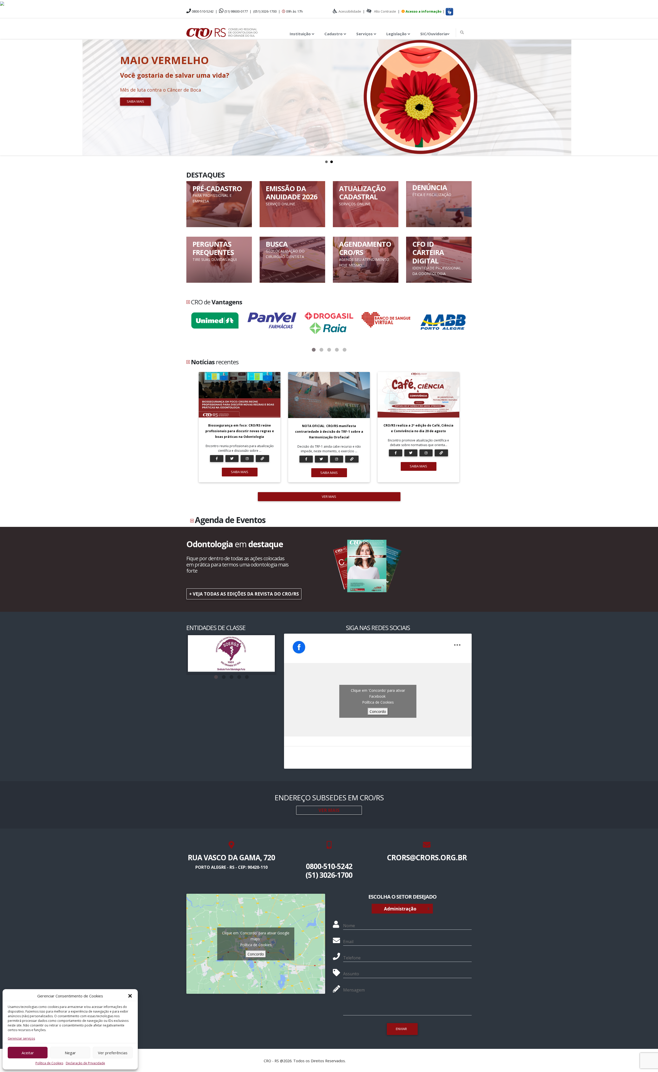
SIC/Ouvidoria (433, 33)
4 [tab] (336, 349)
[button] (130, 995)
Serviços (365, 33)
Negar (70, 1052)
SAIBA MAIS (239, 471)
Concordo (378, 711)
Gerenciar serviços (21, 1038)
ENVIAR (401, 1028)
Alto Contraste (385, 11)
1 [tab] (313, 349)
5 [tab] (344, 349)
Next (651, 97)
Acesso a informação (424, 11)
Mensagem (354, 990)
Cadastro (334, 33)
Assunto (351, 974)
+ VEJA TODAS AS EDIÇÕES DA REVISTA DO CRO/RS (244, 594)
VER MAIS (329, 496)
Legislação (397, 33)
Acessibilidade (350, 11)
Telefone (352, 958)
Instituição (301, 33)
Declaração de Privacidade (85, 1063)
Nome (349, 925)
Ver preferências (112, 1052)
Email (348, 941)
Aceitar (28, 1052)
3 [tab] (329, 349)
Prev (7, 97)
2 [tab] (321, 349)
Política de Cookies (49, 1063)
